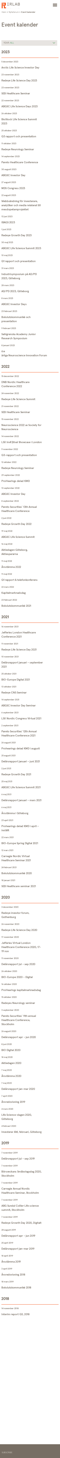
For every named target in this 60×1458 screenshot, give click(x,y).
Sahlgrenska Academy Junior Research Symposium (18, 336)
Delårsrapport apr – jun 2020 (18, 1037)
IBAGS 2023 (8, 222)
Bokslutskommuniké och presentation (15, 319)
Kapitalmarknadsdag (13, 593)
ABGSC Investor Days (14, 304)
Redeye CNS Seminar (14, 692)
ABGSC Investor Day (13, 175)
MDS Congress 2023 (13, 188)
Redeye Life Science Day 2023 (19, 80)
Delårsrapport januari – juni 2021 (20, 761)
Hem (4, 12)
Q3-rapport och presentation (19, 455)
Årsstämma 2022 (11, 567)
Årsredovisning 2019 (13, 1102)
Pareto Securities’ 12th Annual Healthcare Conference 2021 (19, 733)
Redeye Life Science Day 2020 (19, 930)
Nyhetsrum (14, 12)
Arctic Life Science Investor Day (20, 67)
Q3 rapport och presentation (18, 136)
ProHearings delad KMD (15, 481)
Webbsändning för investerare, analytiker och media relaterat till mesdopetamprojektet (21, 205)
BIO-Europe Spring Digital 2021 (19, 843)
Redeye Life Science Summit (18, 399)
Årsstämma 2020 (11, 1076)
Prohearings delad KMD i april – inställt (20, 828)
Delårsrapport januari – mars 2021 (21, 800)
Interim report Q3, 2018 (15, 1314)
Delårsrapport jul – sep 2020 (18, 964)
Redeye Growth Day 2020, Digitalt (21, 1223)
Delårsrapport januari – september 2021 (22, 664)
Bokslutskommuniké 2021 (16, 605)
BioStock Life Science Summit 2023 (19, 121)
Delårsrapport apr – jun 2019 (18, 1235)
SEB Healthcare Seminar (15, 93)
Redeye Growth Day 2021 (16, 774)
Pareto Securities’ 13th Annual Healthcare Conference (19, 509)
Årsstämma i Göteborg (14, 813)
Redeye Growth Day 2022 (16, 524)
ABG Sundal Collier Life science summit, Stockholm (20, 1207)
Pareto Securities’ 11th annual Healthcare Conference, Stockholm (18, 1020)
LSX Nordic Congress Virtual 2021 (21, 718)
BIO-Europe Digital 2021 (15, 679)
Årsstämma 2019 (11, 1261)
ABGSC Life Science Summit (18, 537)
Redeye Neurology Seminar (17, 149)
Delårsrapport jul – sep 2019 (18, 1158)
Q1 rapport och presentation (18, 261)
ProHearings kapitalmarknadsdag (21, 990)
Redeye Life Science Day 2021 (19, 649)
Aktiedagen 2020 (11, 1063)
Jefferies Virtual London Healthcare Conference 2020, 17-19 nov (21, 947)
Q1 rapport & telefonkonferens (19, 580)
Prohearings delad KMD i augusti (20, 748)
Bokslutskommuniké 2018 (16, 1287)
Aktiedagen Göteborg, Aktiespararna (14, 552)
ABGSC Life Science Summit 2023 (21, 248)
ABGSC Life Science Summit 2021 (20, 787)
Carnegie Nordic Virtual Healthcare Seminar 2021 (16, 858)
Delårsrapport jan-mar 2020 (18, 1089)
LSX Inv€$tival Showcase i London (21, 442)
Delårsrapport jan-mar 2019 (17, 1248)
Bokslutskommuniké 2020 (16, 873)
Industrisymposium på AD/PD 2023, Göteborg (19, 276)
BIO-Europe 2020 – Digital (17, 977)
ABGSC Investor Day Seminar (18, 705)
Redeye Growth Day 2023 (16, 235)
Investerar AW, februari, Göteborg (21, 1132)
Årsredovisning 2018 (13, 1274)
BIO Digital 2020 (10, 1050)
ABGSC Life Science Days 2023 (19, 106)
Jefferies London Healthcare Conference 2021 (18, 634)
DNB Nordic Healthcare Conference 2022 (15, 384)
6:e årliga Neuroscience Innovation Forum (22, 353)
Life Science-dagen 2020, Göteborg (16, 1117)
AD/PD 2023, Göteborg (15, 291)
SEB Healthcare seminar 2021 (18, 886)
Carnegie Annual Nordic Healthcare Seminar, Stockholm (20, 1190)
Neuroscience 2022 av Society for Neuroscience (21, 427)
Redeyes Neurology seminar (18, 1003)
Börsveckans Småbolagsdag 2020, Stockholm (21, 1173)
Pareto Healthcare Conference (19, 162)
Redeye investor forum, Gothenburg (15, 915)
